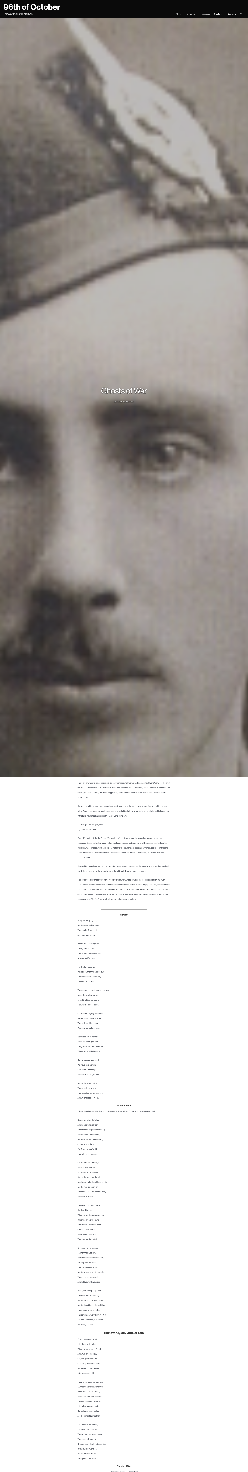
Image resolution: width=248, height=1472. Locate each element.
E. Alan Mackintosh (125, 401)
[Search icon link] (241, 14)
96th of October (31, 7)
